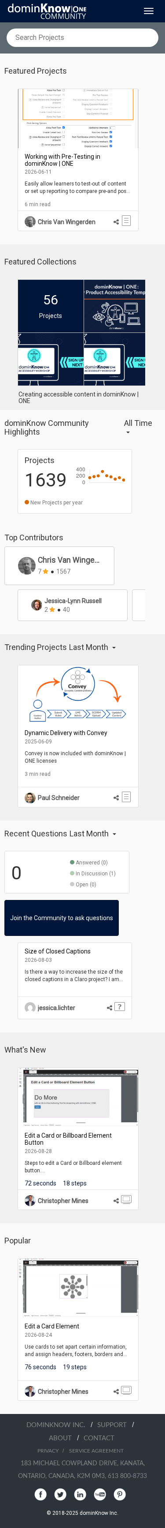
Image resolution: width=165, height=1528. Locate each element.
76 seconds (40, 1367)
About (63, 1438)
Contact (99, 1438)
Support (114, 1425)
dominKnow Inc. (58, 1425)
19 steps (75, 1367)
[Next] (151, 160)
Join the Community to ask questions (61, 917)
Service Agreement (96, 1450)
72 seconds (40, 1183)
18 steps (75, 1183)
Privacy (48, 1450)
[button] (141, 427)
